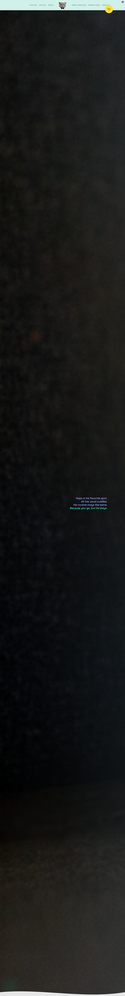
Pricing (50, 5)
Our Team (42, 5)
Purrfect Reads (94, 5)
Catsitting (33, 5)
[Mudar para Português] (123, 2)
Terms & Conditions (79, 5)
